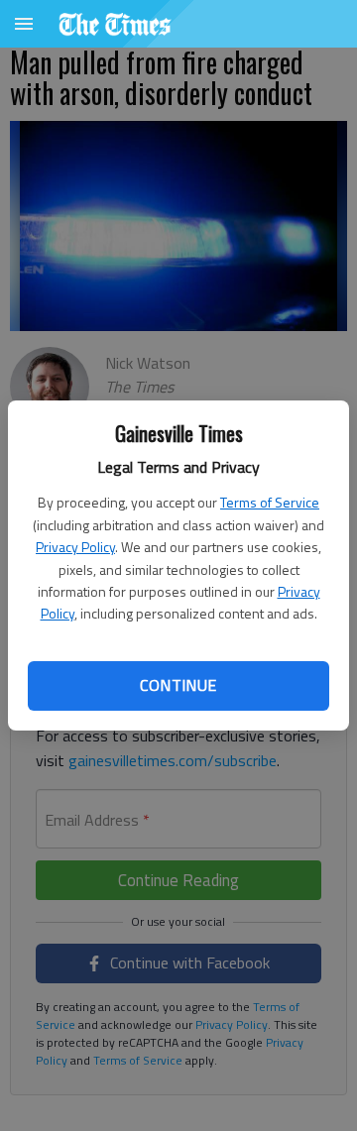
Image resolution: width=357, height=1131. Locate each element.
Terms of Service (269, 502)
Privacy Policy (75, 546)
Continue (178, 685)
